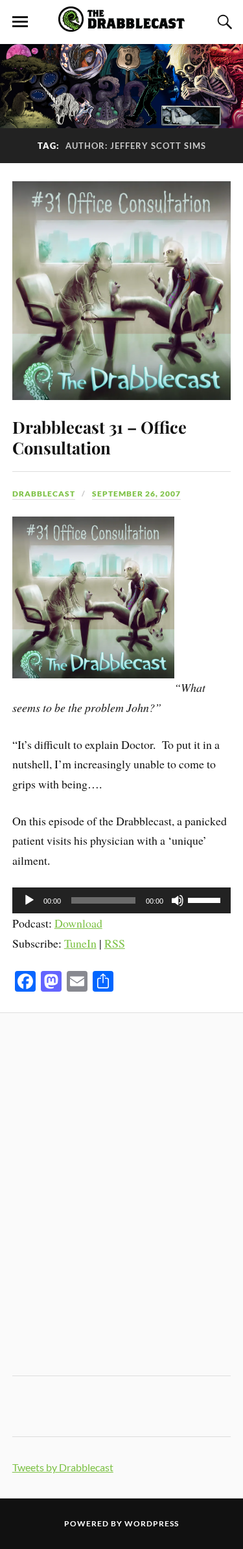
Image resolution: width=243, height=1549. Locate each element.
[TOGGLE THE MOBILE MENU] (20, 22)
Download (78, 923)
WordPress (151, 1523)
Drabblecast (43, 493)
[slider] (206, 899)
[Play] (29, 900)
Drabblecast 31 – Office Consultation (99, 437)
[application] (121, 900)
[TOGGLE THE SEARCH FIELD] (223, 22)
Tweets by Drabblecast (62, 1467)
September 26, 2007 (136, 493)
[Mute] (177, 900)
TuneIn (80, 943)
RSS (114, 943)
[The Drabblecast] (121, 25)
